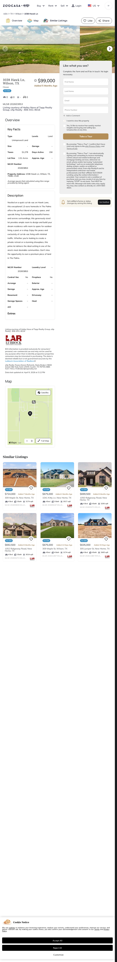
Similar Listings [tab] (58, 20)
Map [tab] (36, 20)
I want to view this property (78, 121)
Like (90, 20)
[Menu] (108, 5)
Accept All (57, 940)
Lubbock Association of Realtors (19, 361)
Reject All (57, 947)
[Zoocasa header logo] (16, 5)
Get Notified (104, 202)
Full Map (45, 441)
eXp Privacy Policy (92, 146)
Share (105, 20)
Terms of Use (72, 148)
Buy (39, 5)
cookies (12, 927)
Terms (96, 929)
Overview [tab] (17, 20)
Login (78, 5)
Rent (50, 5)
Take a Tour (85, 136)
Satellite (45, 392)
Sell (62, 5)
